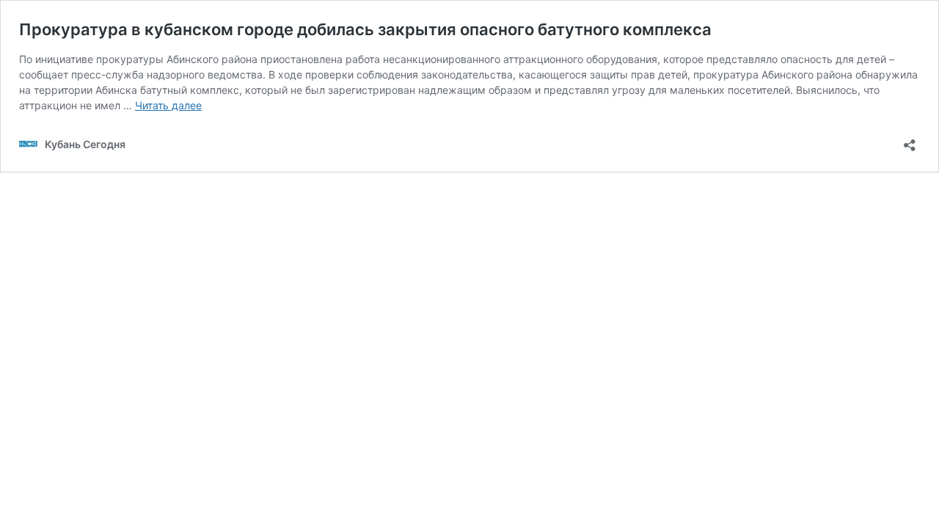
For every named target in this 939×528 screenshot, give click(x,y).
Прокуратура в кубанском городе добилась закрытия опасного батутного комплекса (365, 29)
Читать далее (168, 105)
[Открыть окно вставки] (909, 140)
